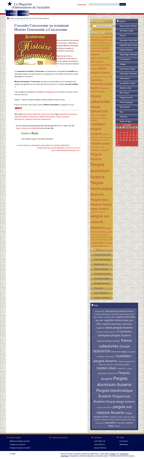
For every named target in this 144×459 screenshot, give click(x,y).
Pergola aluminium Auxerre (99, 170)
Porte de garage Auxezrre (126, 103)
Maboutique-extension (101, 140)
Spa (121, 111)
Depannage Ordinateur (129, 54)
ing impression (110, 356)
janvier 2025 (99, 448)
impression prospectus (97, 118)
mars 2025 (98, 444)
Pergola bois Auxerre (99, 202)
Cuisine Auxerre (126, 49)
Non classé (124, 92)
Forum (23, 13)
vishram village (97, 245)
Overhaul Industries (86, 456)
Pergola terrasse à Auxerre (20, 448)
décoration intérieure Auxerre (100, 77)
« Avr (118, 145)
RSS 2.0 (60, 125)
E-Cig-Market (101, 78)
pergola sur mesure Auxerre (99, 221)
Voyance (107, 246)
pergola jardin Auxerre (97, 212)
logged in (34, 139)
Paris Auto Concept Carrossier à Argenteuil (102, 260)
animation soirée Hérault (102, 314)
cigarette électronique (96, 63)
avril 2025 (98, 441)
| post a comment (47, 114)
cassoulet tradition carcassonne (26, 116)
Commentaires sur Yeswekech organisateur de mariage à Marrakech (43, 145)
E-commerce (125, 59)
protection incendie (116, 417)
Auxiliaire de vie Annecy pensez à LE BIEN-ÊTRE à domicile (102, 264)
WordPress (124, 444)
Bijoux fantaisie (106, 45)
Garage (123, 64)
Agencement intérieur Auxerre (128, 26)
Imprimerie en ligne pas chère (127, 69)
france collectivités (100, 98)
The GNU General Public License (121, 456)
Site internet (125, 107)
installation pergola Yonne (126, 361)
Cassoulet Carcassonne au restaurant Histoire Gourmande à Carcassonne (101, 288)
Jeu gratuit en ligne (127, 83)
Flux (99, 249)
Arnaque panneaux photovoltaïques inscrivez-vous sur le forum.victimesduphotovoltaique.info (58, 148)
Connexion (124, 441)
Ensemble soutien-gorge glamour (102, 279)
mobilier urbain (100, 143)
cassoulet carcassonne (68, 114)
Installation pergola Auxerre (98, 128)
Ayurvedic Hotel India (128, 40)
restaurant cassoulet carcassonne (38, 119)
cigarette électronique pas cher (128, 45)
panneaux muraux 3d (99, 149)
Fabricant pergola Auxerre (108, 340)
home (12, 13)
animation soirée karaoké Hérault (123, 314)
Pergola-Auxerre (96, 156)
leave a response (22, 128)
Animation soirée (126, 30)
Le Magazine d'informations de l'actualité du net (27, 7)
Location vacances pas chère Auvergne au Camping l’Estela (102, 298)
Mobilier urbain (125, 88)
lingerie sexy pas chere (106, 364)
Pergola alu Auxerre (17, 444)
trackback (35, 128)
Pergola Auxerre (126, 97)
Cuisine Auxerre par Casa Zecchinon (102, 255)
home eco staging (98, 115)
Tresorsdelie (108, 243)
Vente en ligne (125, 121)
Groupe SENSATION (98, 108)
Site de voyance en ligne (123, 419)
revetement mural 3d (102, 237)
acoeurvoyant (94, 37)
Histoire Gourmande (47, 116)
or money (101, 147)
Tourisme (123, 116)
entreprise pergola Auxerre (114, 335)
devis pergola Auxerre (100, 70)
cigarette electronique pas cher (99, 57)
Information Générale (128, 73)
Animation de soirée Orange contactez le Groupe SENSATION (102, 274)
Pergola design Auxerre (101, 206)
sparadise (98, 242)
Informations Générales (32, 114)
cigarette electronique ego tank (100, 49)
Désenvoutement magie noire (101, 269)
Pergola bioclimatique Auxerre (101, 188)
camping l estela (95, 48)
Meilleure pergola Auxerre (20, 441)
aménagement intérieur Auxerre (101, 38)
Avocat (122, 35)
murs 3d (94, 147)
